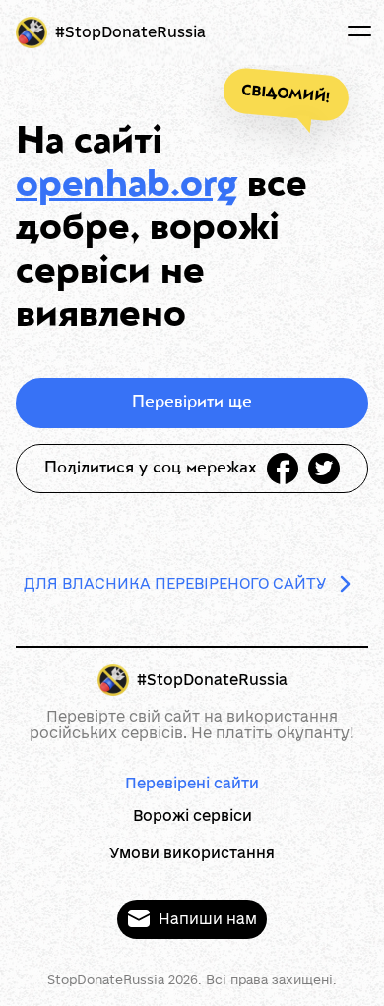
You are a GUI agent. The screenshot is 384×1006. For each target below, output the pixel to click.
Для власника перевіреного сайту (175, 583)
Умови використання (192, 853)
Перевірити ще (192, 402)
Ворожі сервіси (192, 815)
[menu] (359, 31)
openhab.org (126, 187)
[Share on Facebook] (282, 468)
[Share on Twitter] (324, 468)
